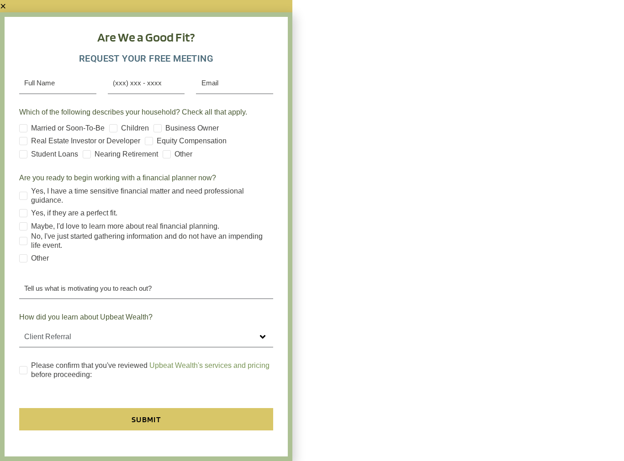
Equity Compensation (192, 141)
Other (183, 154)
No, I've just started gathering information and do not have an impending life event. (147, 240)
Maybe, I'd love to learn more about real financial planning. (125, 226)
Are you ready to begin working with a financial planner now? (117, 178)
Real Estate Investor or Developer (85, 141)
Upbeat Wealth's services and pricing (209, 365)
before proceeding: (150, 369)
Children (135, 128)
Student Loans (54, 154)
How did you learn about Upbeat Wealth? (86, 317)
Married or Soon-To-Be (68, 128)
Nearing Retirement (126, 154)
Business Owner (192, 128)
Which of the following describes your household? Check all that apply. (133, 112)
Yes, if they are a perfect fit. (74, 213)
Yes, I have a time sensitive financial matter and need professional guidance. (137, 195)
